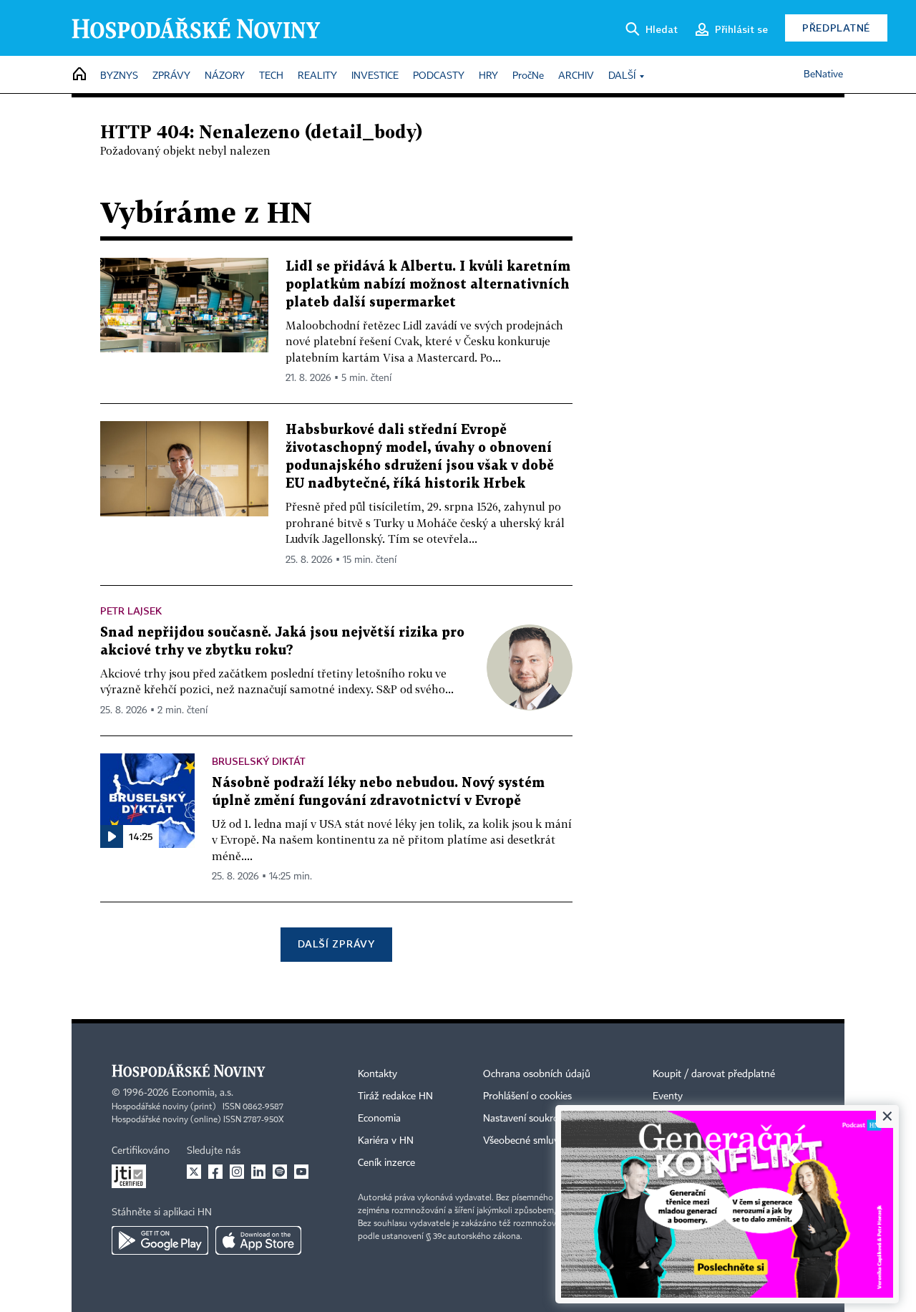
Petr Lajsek (131, 610)
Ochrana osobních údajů (536, 1074)
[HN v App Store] (258, 1240)
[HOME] (79, 75)
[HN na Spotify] (280, 1171)
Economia (379, 1119)
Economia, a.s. (202, 1093)
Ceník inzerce (386, 1163)
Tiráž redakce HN (395, 1096)
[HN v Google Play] (160, 1240)
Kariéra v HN (386, 1141)
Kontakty (377, 1074)
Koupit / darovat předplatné (714, 1074)
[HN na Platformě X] (194, 1171)
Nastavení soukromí (526, 1119)
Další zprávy (336, 943)
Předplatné (836, 27)
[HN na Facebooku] (215, 1171)
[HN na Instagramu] (237, 1171)
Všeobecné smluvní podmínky (548, 1141)
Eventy (668, 1096)
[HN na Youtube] (301, 1171)
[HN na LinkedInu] (258, 1171)
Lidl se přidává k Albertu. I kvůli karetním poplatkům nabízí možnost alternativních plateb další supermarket (428, 285)
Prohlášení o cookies (527, 1096)
